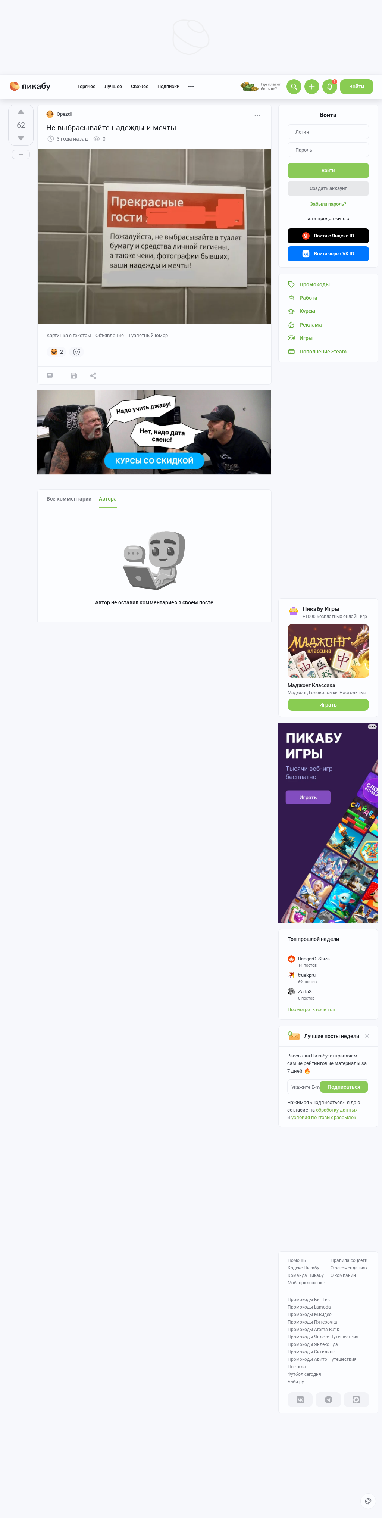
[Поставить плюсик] (21, 112)
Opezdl (64, 114)
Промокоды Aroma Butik (313, 1329)
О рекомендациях (349, 1268)
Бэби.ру (296, 1381)
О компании (343, 1275)
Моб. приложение (306, 1282)
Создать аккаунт (328, 188)
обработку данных (336, 1110)
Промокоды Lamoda (309, 1307)
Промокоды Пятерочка (312, 1322)
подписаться (344, 1087)
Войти (356, 87)
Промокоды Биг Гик (309, 1299)
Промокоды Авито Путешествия (322, 1359)
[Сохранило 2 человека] (74, 375)
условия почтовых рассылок (323, 1117)
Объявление (110, 335)
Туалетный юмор (148, 335)
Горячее (87, 86)
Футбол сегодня (304, 1374)
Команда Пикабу (306, 1275)
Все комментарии (69, 499)
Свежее (139, 86)
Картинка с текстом (69, 335)
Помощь (297, 1260)
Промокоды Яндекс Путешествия (323, 1337)
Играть (328, 705)
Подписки (168, 86)
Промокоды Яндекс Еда (313, 1344)
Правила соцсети (349, 1260)
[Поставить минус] (21, 138)
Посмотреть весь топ (311, 1009)
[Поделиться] (93, 375)
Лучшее (113, 86)
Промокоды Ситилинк (311, 1352)
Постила (297, 1366)
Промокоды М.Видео (310, 1314)
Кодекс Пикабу (303, 1268)
